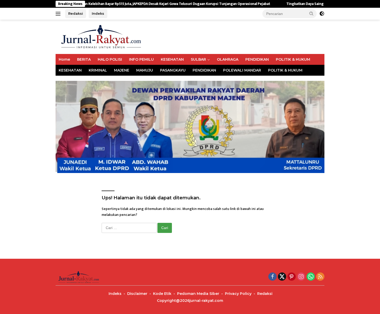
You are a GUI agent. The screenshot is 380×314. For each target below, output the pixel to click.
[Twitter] (282, 277)
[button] (311, 13)
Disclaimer (137, 293)
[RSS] (320, 277)
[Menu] (59, 13)
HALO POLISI (110, 59)
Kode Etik (162, 293)
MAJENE (121, 70)
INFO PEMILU (141, 59)
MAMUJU (144, 70)
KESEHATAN (172, 59)
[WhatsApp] (311, 277)
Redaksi (75, 13)
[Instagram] (301, 277)
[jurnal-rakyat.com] (101, 37)
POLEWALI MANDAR (242, 70)
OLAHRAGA (227, 59)
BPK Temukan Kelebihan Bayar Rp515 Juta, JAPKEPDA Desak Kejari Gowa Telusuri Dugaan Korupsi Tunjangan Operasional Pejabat (152, 4)
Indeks (98, 13)
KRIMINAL (98, 70)
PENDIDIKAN (257, 59)
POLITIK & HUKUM (293, 59)
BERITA (84, 59)
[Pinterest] (291, 277)
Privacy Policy (238, 293)
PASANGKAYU (173, 70)
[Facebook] (272, 277)
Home (64, 59)
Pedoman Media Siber (198, 293)
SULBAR (198, 59)
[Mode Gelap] (321, 13)
